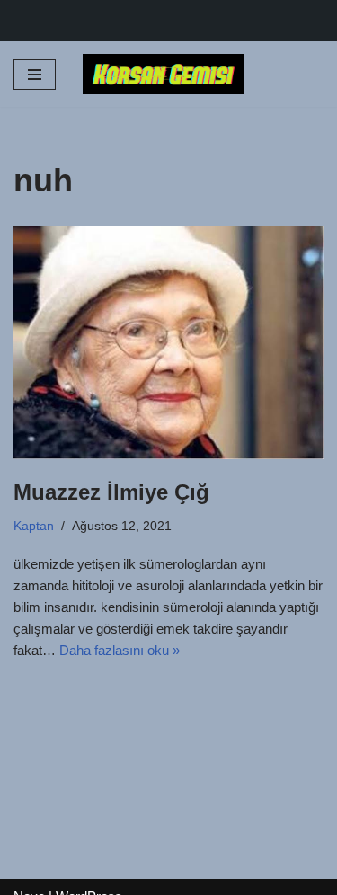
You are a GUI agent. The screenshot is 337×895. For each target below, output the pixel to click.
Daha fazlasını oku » (119, 650)
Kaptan (33, 526)
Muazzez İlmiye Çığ (111, 492)
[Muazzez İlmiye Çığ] (168, 342)
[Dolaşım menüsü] (34, 74)
